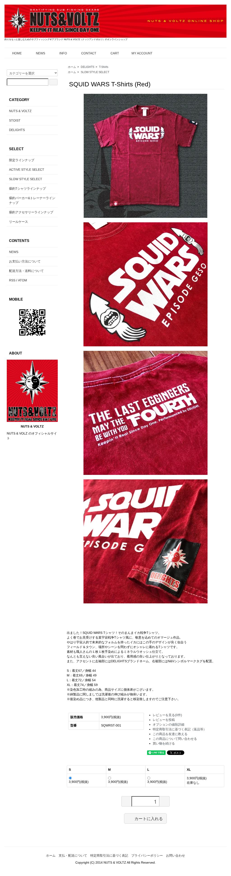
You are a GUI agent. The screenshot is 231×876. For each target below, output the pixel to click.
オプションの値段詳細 (168, 724)
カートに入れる (148, 818)
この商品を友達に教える (170, 734)
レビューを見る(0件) (167, 715)
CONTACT (88, 53)
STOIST (15, 120)
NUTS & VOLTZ (20, 111)
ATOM (22, 280)
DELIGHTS (87, 67)
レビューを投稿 (164, 720)
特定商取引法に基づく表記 (109, 855)
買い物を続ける (164, 743)
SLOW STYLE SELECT (95, 72)
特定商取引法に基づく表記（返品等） (179, 729)
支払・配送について (73, 855)
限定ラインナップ (21, 160)
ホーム (72, 67)
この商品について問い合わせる (175, 738)
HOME (17, 53)
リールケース (18, 221)
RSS (12, 280)
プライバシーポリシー (147, 855)
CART (115, 53)
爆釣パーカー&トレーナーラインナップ (32, 200)
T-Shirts (103, 67)
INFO (63, 53)
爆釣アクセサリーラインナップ (31, 212)
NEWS (40, 53)
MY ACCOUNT (142, 53)
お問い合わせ (175, 855)
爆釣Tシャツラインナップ (27, 188)
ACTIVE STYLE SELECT (26, 169)
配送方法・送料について (26, 271)
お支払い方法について (25, 261)
